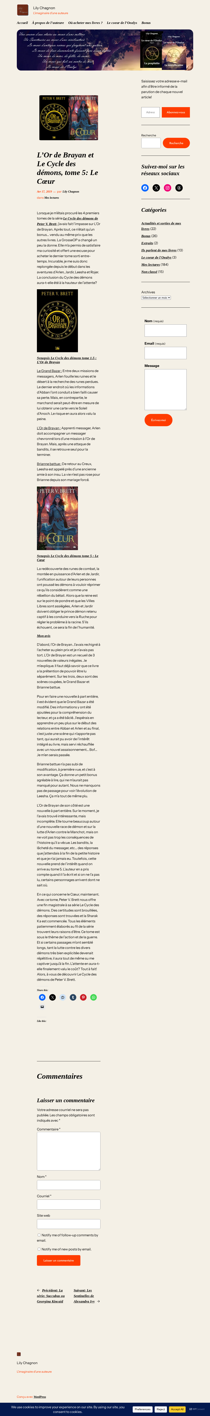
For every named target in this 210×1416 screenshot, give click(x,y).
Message (152, 366)
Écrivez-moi (158, 420)
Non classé (149, 272)
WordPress (40, 1396)
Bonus (146, 236)
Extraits (147, 243)
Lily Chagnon (44, 8)
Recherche (148, 135)
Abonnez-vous (176, 112)
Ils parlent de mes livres (159, 250)
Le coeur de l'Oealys (156, 257)
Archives (148, 292)
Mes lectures (51, 197)
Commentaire (48, 1129)
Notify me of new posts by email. (66, 1249)
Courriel (44, 1196)
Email (155, 343)
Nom (42, 1177)
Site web (43, 1215)
